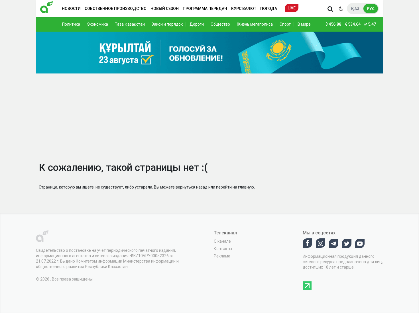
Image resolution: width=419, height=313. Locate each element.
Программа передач (205, 8)
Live (292, 8)
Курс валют (243, 8)
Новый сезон (164, 8)
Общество (220, 24)
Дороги (197, 24)
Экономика (97, 24)
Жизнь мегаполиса (255, 24)
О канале (222, 241)
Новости (71, 8)
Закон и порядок (167, 24)
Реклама (222, 256)
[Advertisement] (209, 116)
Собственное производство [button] (116, 8)
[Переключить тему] (341, 8)
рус (371, 9)
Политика (71, 24)
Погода (268, 8)
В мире (304, 24)
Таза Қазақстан (130, 24)
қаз (355, 9)
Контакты (223, 248)
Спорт (285, 24)
